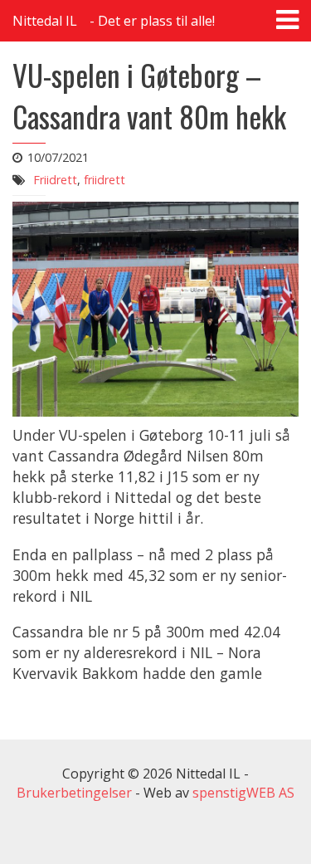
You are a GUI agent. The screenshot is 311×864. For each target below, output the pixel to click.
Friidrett (55, 180)
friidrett (104, 180)
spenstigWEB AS (243, 792)
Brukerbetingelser (74, 792)
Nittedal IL (44, 21)
